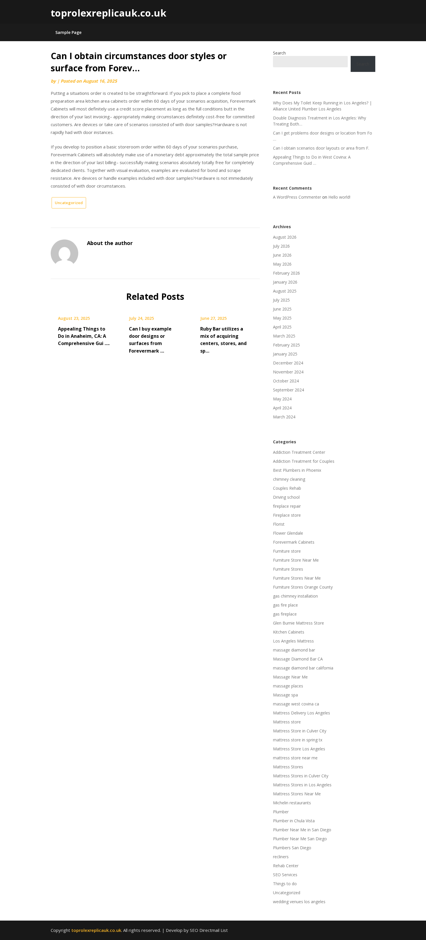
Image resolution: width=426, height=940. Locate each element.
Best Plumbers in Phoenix (297, 470)
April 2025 (282, 327)
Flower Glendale (288, 533)
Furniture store (287, 551)
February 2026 (286, 273)
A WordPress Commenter (297, 197)
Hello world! (339, 197)
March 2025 (284, 336)
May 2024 (282, 399)
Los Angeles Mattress (293, 641)
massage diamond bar (294, 650)
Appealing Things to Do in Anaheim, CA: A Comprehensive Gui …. (84, 336)
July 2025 (281, 300)
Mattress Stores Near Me (297, 793)
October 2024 (286, 381)
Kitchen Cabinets (288, 632)
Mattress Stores (288, 767)
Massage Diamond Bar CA (298, 659)
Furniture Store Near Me (296, 560)
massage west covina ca (296, 704)
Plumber (281, 811)
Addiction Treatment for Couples (303, 461)
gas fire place (285, 605)
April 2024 (282, 408)
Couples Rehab (287, 488)
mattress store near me (295, 758)
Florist (279, 524)
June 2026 (282, 255)
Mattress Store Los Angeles (299, 749)
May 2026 (282, 264)
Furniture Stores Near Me (297, 578)
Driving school (286, 497)
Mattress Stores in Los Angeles (302, 784)
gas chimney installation (295, 596)
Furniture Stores (288, 569)
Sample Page (68, 32)
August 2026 (284, 237)
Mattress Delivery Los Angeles (301, 713)
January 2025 (285, 354)
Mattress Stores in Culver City (300, 776)
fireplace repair (287, 506)
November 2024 (288, 372)
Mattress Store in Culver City (299, 731)
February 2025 (286, 345)
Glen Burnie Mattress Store (298, 623)
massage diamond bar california (303, 668)
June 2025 (282, 309)
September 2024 (288, 390)
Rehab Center (285, 865)
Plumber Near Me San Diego (300, 838)
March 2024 (284, 417)
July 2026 (281, 246)
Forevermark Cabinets (293, 542)
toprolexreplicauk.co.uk (108, 12)
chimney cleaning (289, 479)
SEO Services (285, 874)
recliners (281, 856)
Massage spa (285, 695)
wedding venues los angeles (299, 901)
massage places (288, 686)
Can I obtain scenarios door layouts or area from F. (321, 148)
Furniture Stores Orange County (303, 587)
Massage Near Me (290, 677)
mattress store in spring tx (297, 740)
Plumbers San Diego (292, 847)
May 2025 (282, 318)
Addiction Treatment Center (299, 452)
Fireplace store (287, 515)
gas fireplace (285, 614)
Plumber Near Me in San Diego (302, 829)
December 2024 (288, 363)
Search (279, 53)
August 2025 (284, 291)
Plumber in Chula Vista (294, 820)
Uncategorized (69, 202)
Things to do (285, 883)
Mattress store (287, 722)
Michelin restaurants (292, 802)
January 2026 (285, 282)
